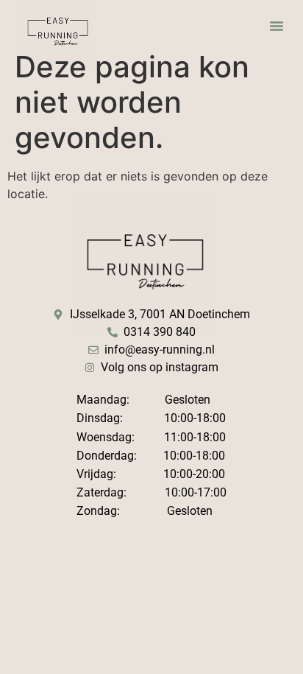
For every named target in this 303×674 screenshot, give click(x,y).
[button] (276, 26)
